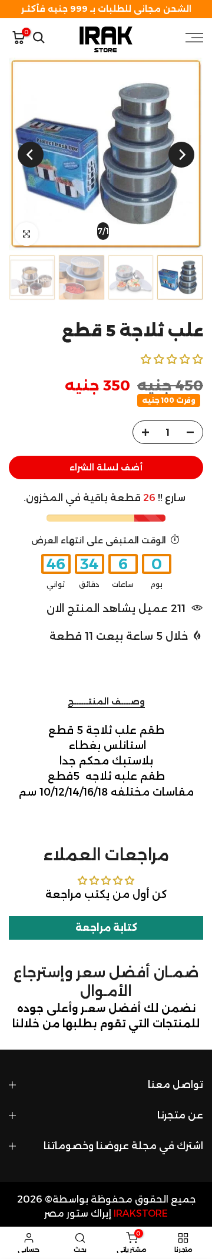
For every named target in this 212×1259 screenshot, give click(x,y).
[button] (172, 359)
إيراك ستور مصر (77, 1213)
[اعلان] (106, 9)
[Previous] (181, 155)
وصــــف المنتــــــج (106, 702)
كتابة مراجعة (106, 927)
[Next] (31, 155)
